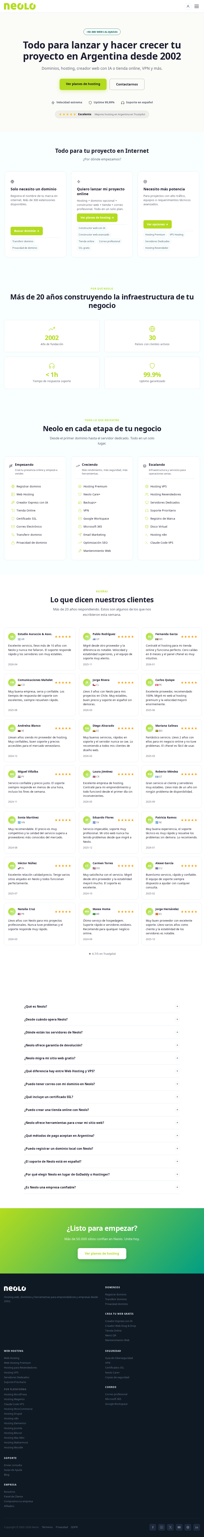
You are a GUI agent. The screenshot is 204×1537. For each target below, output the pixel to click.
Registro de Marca (162, 518)
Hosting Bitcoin (13, 1433)
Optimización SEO (95, 542)
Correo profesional (109, 241)
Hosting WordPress (15, 1394)
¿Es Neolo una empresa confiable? (101, 1187)
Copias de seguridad (117, 1377)
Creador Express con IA (32, 502)
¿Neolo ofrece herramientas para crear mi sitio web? (101, 1123)
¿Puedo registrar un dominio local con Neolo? (101, 1149)
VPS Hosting (176, 234)
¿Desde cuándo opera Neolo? (101, 1019)
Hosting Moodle (13, 1447)
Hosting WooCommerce (18, 1409)
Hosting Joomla (13, 1428)
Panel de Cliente (13, 1496)
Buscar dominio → (26, 231)
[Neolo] (20, 6)
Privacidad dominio (116, 1304)
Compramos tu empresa (18, 1501)
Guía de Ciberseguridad (119, 1358)
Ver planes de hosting (83, 84)
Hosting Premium (155, 234)
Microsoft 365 (92, 526)
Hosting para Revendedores (20, 1367)
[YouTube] (179, 1527)
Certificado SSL (26, 518)
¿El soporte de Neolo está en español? (101, 1161)
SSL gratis (84, 248)
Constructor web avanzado (94, 234)
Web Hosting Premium (17, 1363)
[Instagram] (161, 1527)
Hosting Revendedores (165, 494)
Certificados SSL (114, 1367)
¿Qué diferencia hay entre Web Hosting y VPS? (101, 1071)
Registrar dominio (29, 486)
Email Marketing (94, 535)
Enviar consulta (13, 1465)
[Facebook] (152, 1527)
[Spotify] (187, 1527)
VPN (86, 510)
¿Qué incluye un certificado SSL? (101, 1097)
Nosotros (9, 1491)
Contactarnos (127, 84)
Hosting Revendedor (156, 248)
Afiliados (9, 1506)
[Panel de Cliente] (188, 6)
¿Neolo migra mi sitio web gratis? (101, 1058)
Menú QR (110, 1335)
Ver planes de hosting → (97, 217)
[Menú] (196, 6)
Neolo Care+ (91, 494)
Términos (47, 1527)
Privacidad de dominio (24, 248)
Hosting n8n (158, 535)
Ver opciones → (157, 224)
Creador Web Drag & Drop (120, 1326)
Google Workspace (96, 518)
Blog (6, 1474)
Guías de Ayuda (13, 1470)
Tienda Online (26, 510)
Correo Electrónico (29, 526)
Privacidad (62, 1527)
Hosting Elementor (15, 1423)
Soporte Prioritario (163, 510)
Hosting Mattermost (16, 1442)
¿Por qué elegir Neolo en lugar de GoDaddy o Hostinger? (101, 1174)
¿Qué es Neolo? (101, 1006)
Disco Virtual (158, 526)
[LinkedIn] (196, 1527)
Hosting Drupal (13, 1413)
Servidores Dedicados (157, 241)
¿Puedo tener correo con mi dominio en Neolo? (101, 1084)
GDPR (74, 1527)
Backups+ (89, 502)
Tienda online (86, 241)
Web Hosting (25, 494)
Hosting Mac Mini (14, 1437)
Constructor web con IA (92, 228)
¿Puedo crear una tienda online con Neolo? (101, 1110)
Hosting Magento (14, 1399)
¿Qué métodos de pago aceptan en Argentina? (101, 1136)
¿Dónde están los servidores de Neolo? (101, 1032)
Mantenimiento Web (97, 551)
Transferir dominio (22, 241)
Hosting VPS (158, 486)
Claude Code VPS (161, 542)
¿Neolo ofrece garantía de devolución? (101, 1045)
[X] (170, 1527)
